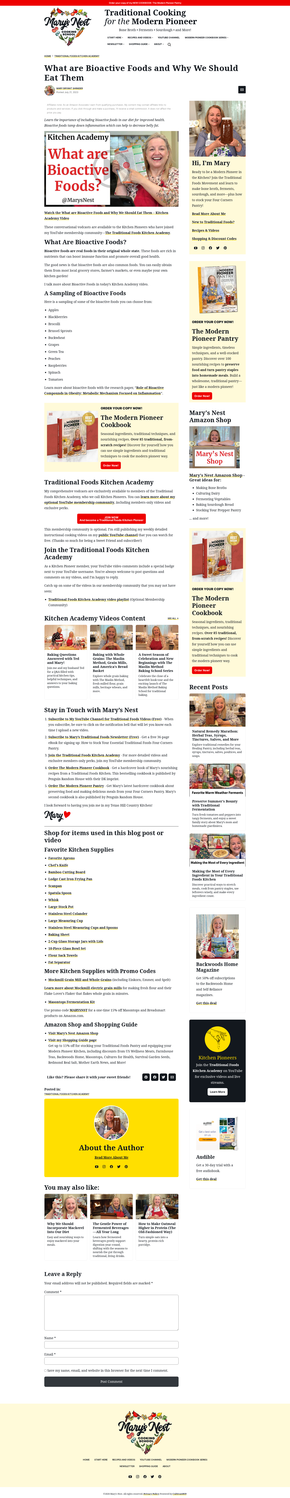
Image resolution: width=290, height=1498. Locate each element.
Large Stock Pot (61, 907)
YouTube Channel (169, 37)
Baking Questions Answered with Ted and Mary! (63, 658)
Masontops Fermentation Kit (71, 1002)
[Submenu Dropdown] (122, 37)
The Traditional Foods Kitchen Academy (137, 233)
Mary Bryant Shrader (69, 88)
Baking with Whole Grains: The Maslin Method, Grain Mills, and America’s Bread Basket (110, 662)
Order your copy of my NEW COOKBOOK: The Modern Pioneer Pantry (145, 3)
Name (50, 1338)
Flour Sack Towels (63, 955)
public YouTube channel (118, 535)
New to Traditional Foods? (213, 222)
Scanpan (55, 886)
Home (47, 56)
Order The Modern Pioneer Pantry (76, 786)
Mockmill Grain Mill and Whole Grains (79, 980)
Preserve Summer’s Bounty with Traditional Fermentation (215, 805)
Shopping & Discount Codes (214, 238)
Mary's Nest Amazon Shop (215, 475)
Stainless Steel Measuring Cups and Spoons (83, 927)
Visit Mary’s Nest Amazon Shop (73, 1033)
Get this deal (206, 1003)
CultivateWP (179, 1493)
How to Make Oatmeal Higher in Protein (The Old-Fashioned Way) (157, 1227)
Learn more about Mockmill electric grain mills (83, 988)
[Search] (169, 44)
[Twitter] (119, 1166)
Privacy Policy (151, 1493)
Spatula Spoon (59, 893)
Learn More (217, 1091)
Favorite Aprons (61, 858)
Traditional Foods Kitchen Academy (76, 56)
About (158, 44)
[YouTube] (96, 1166)
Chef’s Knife (58, 865)
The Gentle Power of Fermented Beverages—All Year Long (111, 1227)
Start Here (114, 37)
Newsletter (115, 44)
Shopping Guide (138, 44)
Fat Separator (59, 962)
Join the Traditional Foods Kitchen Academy (84, 755)
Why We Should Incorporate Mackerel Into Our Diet (65, 1227)
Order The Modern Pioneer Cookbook (78, 768)
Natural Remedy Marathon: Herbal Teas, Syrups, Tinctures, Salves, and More (215, 735)
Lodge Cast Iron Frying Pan (70, 879)
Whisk (53, 900)
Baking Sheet (58, 934)
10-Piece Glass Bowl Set (67, 948)
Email (50, 1354)
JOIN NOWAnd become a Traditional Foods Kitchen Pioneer (111, 519)
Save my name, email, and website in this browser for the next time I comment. (107, 1370)
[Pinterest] (126, 1166)
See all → (173, 618)
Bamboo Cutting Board (66, 872)
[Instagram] (104, 1166)
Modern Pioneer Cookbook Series (206, 37)
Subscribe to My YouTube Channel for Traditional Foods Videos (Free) (105, 719)
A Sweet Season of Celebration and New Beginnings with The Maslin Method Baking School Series (156, 662)
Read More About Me (111, 1157)
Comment (53, 1292)
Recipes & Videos (205, 230)
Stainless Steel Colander (67, 913)
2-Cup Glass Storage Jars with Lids (75, 941)
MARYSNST (78, 1010)
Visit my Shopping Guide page (72, 1040)
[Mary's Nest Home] (67, 27)
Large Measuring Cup (65, 921)
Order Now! (110, 465)
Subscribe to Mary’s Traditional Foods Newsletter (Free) (93, 737)
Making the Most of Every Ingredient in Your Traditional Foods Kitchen (217, 875)
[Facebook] (111, 1166)
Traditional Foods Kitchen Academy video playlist (88, 599)
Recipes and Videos (139, 37)
